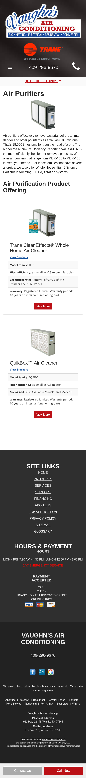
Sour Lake (62, 703)
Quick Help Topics (41, 81)
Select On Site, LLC (54, 739)
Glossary (43, 531)
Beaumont (39, 699)
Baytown (24, 699)
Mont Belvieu (13, 703)
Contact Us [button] (22, 771)
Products (43, 479)
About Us (43, 505)
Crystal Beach (57, 699)
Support (43, 492)
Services (43, 485)
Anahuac (10, 699)
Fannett (73, 699)
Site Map (43, 525)
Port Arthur (46, 703)
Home (43, 472)
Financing (43, 498)
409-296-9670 (43, 655)
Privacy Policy (43, 518)
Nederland (31, 703)
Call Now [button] (63, 771)
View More (43, 306)
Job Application (43, 512)
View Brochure (19, 257)
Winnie (76, 703)
